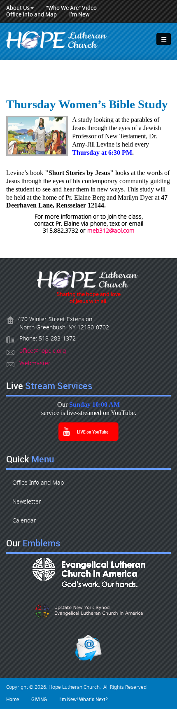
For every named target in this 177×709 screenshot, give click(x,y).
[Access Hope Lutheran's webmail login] (88, 648)
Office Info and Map (31, 14)
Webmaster (35, 363)
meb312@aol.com (111, 230)
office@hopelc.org (42, 351)
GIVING (39, 699)
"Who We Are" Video (71, 8)
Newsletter (26, 501)
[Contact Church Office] (88, 281)
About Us (18, 8)
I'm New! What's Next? (83, 699)
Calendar (24, 520)
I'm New (79, 14)
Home (12, 699)
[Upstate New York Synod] (88, 611)
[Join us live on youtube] (88, 431)
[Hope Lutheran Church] (57, 41)
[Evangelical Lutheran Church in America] (88, 572)
